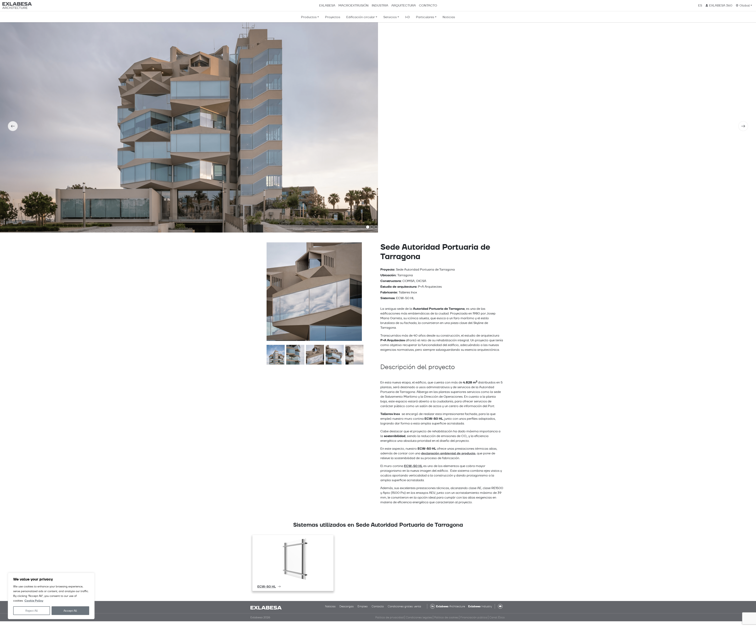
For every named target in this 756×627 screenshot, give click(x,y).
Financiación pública (473, 617)
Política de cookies (446, 617)
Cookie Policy (33, 601)
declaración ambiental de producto (448, 453)
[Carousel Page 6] (388, 227)
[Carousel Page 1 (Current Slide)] (367, 227)
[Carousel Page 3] (376, 227)
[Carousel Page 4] (380, 227)
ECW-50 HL (413, 466)
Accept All (70, 610)
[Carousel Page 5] (384, 227)
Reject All (31, 610)
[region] (51, 596)
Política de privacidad (389, 617)
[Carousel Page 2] (371, 227)
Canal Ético (497, 617)
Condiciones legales (419, 617)
